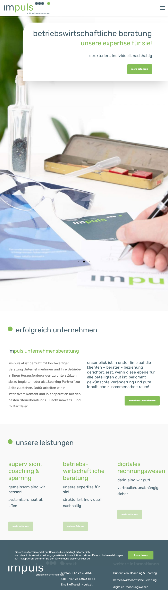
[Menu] (160, 8)
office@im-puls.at (80, 584)
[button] (78, 262)
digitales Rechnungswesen (130, 587)
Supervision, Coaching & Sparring (135, 573)
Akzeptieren (141, 555)
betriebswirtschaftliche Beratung (135, 580)
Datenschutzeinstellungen (107, 555)
